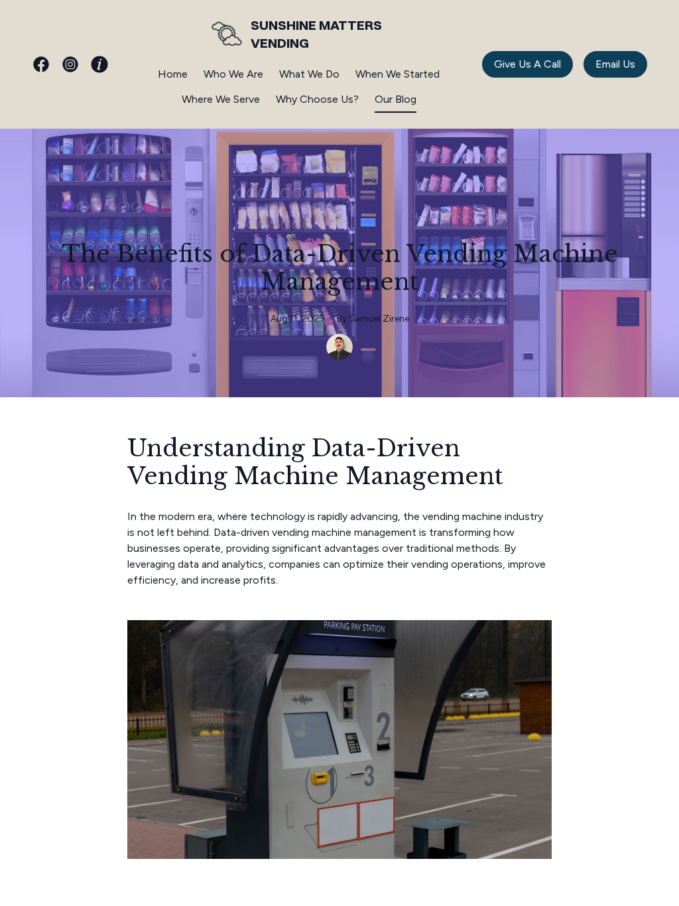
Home (173, 74)
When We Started (397, 74)
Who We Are (233, 74)
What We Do (309, 74)
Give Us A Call (527, 64)
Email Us (615, 64)
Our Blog (395, 99)
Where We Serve (221, 99)
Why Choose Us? (317, 99)
